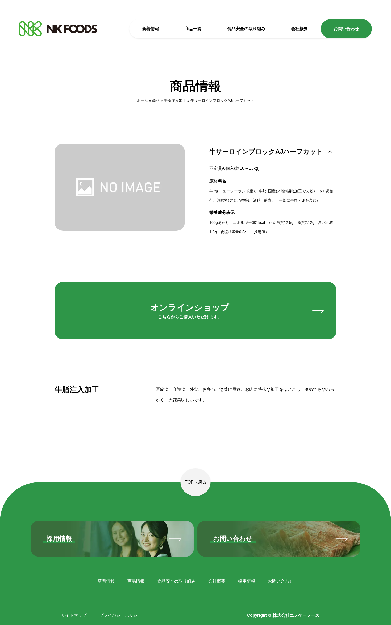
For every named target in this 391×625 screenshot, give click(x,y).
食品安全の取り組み (246, 28)
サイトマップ (73, 615)
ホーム (142, 100)
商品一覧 (193, 28)
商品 (156, 100)
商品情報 (135, 581)
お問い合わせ (346, 28)
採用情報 (246, 581)
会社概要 (299, 28)
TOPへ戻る (195, 482)
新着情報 (150, 28)
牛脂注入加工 (175, 100)
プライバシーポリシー (120, 615)
